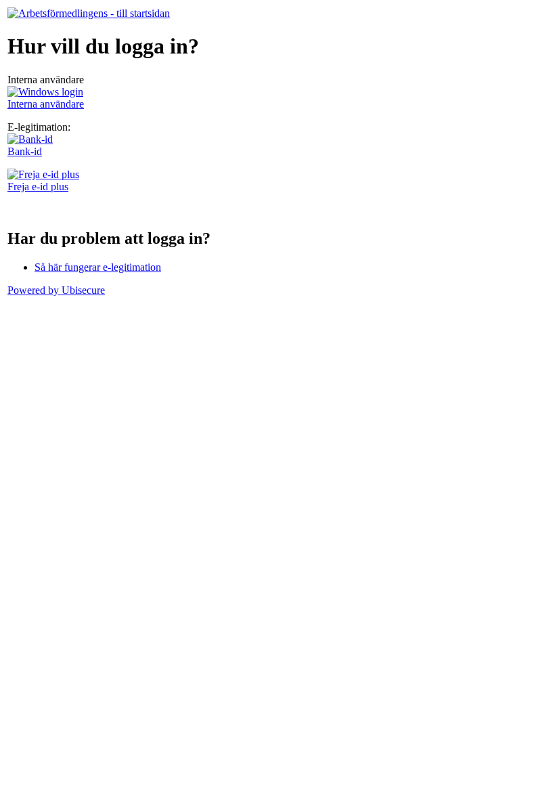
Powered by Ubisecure (56, 290)
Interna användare (45, 104)
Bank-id (24, 151)
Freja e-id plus (37, 186)
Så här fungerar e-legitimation (98, 267)
